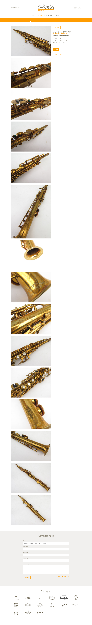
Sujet (24, 540)
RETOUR (57, 27)
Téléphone (25, 558)
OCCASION (40, 15)
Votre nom (25, 546)
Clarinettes (50, 20)
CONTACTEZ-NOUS (59, 54)
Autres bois (62, 20)
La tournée (49, 15)
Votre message (26, 564)
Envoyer (27, 577)
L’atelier (58, 15)
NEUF (33, 15)
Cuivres (40, 20)
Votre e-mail (26, 552)
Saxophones (29, 20)
